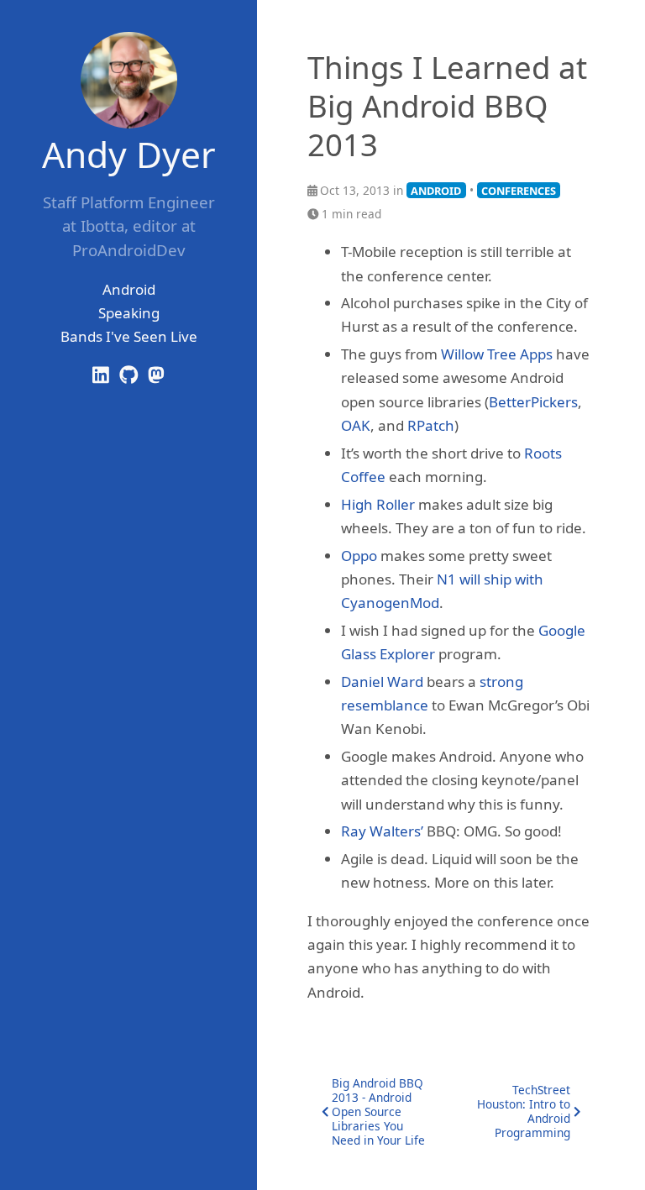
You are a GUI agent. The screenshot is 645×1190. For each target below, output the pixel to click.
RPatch (430, 425)
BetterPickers (533, 402)
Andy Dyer (129, 154)
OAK (355, 425)
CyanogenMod (390, 602)
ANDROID (436, 190)
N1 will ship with (490, 579)
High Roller (378, 504)
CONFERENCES (518, 190)
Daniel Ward (382, 681)
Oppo (359, 555)
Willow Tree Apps (497, 354)
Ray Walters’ (382, 831)
